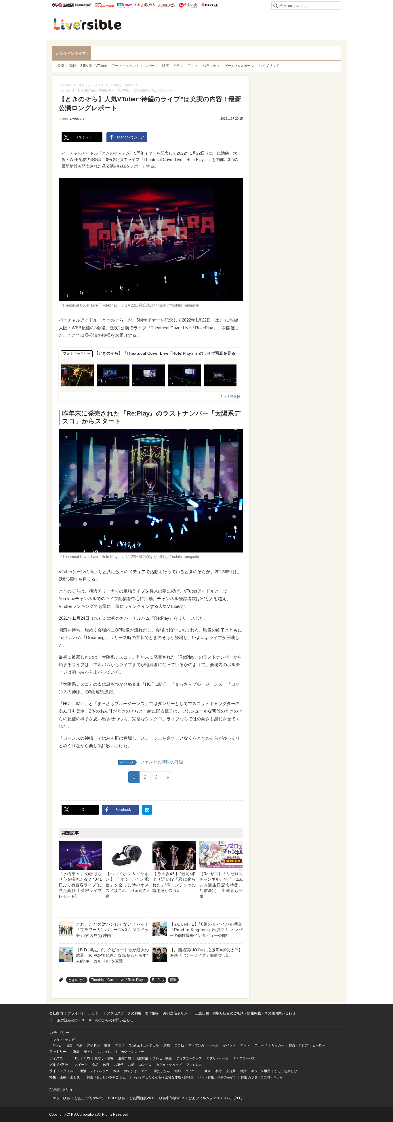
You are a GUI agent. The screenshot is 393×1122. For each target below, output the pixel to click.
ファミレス (194, 1064)
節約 (177, 1071)
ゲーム (213, 1045)
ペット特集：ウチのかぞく (217, 1077)
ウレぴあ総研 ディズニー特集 (104, 5)
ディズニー (57, 1058)
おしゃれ (104, 1051)
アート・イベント (125, 66)
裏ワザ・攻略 (104, 1058)
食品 (95, 1064)
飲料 (106, 1064)
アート (245, 1045)
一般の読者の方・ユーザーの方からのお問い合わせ (93, 1020)
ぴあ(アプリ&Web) (89, 1098)
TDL (76, 1058)
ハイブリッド (269, 66)
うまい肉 (188, 5)
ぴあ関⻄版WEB (141, 1098)
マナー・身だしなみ (155, 1071)
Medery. (209, 5)
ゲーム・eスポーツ (239, 66)
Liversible (87, 24)
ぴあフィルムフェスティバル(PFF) (215, 1098)
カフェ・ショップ (169, 1064)
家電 (218, 1071)
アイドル (93, 1045)
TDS (87, 1058)
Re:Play (158, 980)
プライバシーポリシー (85, 1013)
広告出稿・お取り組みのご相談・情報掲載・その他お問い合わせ (245, 1013)
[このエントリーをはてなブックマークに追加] (147, 810)
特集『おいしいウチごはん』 (107, 1077)
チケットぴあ (59, 1098)
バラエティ (211, 66)
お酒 (131, 1064)
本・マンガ (196, 1045)
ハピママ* (83, 5)
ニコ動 (179, 1045)
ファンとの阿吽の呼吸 (151, 762)
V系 (79, 1045)
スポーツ (151, 66)
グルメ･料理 (58, 1065)
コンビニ (145, 1064)
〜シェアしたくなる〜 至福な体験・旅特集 (163, 1077)
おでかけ (130, 1071)
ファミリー (57, 1052)
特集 (52, 1077)
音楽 (60, 66)
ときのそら (76, 980)
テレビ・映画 (162, 1058)
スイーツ (81, 1064)
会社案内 (56, 1013)
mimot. (124, 5)
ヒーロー (318, 1045)
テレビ (57, 1045)
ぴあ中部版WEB (171, 1098)
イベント (229, 1045)
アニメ (193, 66)
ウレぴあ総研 (63, 5)
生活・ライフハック (94, 1071)
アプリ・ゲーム (217, 1058)
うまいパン (166, 5)
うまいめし (145, 5)
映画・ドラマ (172, 66)
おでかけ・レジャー (129, 1051)
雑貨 (243, 1071)
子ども (89, 1051)
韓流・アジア (298, 1045)
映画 (107, 1045)
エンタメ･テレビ (62, 1040)
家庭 (76, 1051)
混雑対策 (142, 1058)
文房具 (231, 1071)
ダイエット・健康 (198, 1071)
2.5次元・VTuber (93, 66)
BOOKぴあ (116, 1098)
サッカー (278, 1045)
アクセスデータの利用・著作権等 (133, 1013)
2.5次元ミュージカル (144, 1045)
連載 (63, 1077)
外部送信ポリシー (177, 1013)
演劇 (72, 66)
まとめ (75, 1077)
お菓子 (118, 1064)
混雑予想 (124, 1058)
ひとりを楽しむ (286, 1071)
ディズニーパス (244, 1058)
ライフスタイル (61, 1071)
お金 (116, 1071)
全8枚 (235, 396)
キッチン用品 (260, 1071)
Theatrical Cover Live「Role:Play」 (118, 980)
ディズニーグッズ (189, 1058)
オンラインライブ (71, 53)
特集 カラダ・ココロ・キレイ (262, 1077)
